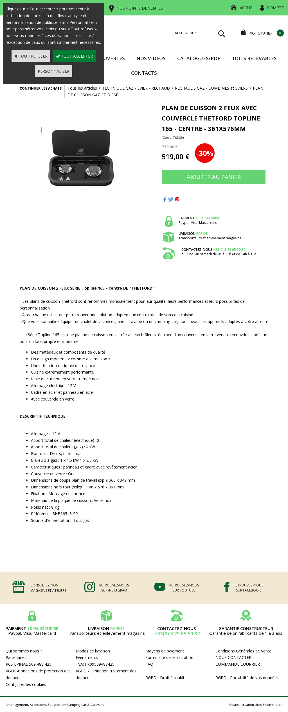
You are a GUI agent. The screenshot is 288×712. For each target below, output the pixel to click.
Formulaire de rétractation (169, 657)
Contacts (144, 73)
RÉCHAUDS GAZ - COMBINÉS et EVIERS (211, 88)
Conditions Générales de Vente (243, 651)
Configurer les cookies (26, 684)
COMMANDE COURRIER (237, 664)
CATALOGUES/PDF (198, 58)
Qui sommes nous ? (24, 651)
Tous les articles (82, 88)
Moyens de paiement (164, 651)
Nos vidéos (151, 58)
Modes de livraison (93, 651)
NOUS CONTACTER (233, 657)
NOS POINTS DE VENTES (139, 8)
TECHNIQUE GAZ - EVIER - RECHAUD (136, 88)
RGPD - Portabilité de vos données (247, 677)
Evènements (87, 657)
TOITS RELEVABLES (254, 58)
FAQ (149, 664)
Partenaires (16, 657)
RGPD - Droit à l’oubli (164, 677)
